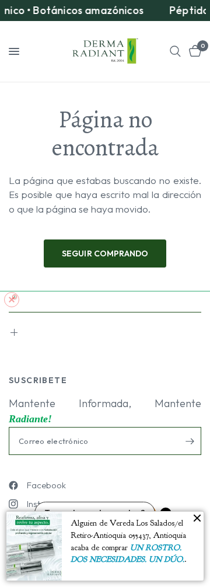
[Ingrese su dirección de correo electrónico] (189, 441)
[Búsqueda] (175, 51)
